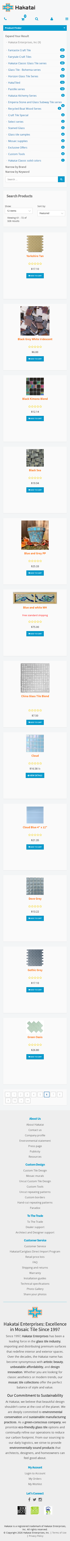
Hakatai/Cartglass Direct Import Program (35, 1251)
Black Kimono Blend (35, 399)
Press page (35, 1146)
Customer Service (35, 1246)
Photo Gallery (35, 1289)
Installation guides (35, 1278)
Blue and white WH (35, 607)
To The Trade (35, 1221)
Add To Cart (36, 275)
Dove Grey (35, 898)
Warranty (35, 1273)
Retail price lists (35, 1257)
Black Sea (35, 470)
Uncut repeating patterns (35, 1192)
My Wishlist (35, 1484)
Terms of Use (59, 1532)
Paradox (35, 1208)
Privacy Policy (36, 1535)
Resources (35, 1156)
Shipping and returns (35, 1267)
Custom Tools (35, 1186)
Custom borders (35, 1197)
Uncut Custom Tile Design (35, 1181)
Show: (8, 206)
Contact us (35, 1130)
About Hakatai (35, 1124)
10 (14, 1100)
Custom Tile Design (35, 1170)
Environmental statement (35, 1140)
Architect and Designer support (35, 1232)
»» (28, 1100)
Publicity (35, 1151)
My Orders (35, 1478)
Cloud (35, 755)
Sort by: (41, 206)
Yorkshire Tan (35, 256)
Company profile (35, 1135)
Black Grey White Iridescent (35, 339)
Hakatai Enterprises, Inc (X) (24, 42)
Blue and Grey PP (35, 553)
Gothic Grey (35, 970)
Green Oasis (35, 1037)
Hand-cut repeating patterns (35, 1202)
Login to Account (35, 1473)
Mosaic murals (35, 1176)
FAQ (35, 1262)
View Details (35, 775)
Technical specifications (35, 1283)
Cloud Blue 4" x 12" (35, 827)
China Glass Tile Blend (35, 696)
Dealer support (35, 1227)
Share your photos (35, 1294)
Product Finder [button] (13, 27)
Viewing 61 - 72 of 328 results (17, 219)
